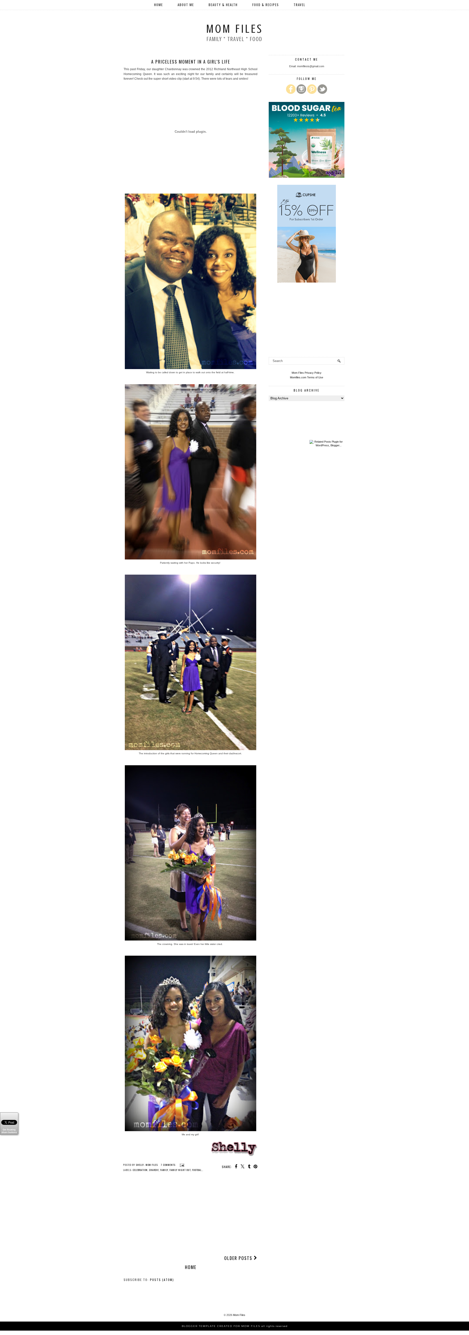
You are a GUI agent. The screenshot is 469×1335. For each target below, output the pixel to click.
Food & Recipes (265, 4)
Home (158, 4)
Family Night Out (180, 1170)
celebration (140, 1170)
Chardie (154, 1170)
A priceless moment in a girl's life (190, 61)
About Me (186, 4)
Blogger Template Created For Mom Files (235, 1326)
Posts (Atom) (162, 1280)
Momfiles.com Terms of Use (306, 377)
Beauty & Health (223, 4)
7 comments (168, 1165)
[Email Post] (181, 1165)
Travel (299, 4)
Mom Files (234, 29)
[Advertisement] (190, 1214)
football (197, 1170)
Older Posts (239, 1258)
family (164, 1170)
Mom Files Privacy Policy (306, 372)
